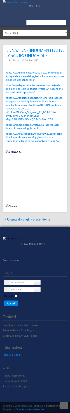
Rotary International (14, 375)
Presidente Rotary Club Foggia (20, 324)
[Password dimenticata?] (37, 289)
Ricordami (9, 296)
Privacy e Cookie (12, 354)
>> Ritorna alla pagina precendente (26, 219)
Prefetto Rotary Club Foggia (18, 330)
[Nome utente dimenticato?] (37, 282)
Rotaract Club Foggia (15, 386)
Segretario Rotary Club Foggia (20, 335)
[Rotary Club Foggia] (15, 1)
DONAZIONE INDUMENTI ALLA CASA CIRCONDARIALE (35, 53)
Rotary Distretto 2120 (15, 381)
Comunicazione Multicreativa (30, 409)
